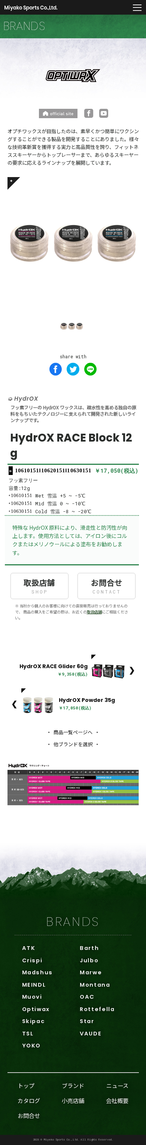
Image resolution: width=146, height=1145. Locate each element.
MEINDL (34, 985)
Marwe (91, 972)
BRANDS (73, 921)
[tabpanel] (73, 243)
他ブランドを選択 (73, 744)
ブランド (73, 1085)
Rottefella (97, 1009)
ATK (29, 948)
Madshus (37, 972)
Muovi (32, 997)
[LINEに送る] (90, 369)
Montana (95, 985)
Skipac (33, 1021)
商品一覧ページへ (73, 732)
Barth (89, 948)
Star (87, 1021)
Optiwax (36, 1009)
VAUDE (90, 1033)
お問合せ (106, 585)
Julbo (89, 960)
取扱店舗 (39, 585)
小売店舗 (73, 1100)
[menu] (137, 8)
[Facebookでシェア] (55, 369)
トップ (26, 1085)
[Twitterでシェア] (73, 369)
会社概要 (117, 1100)
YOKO (31, 1045)
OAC (87, 997)
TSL (28, 1033)
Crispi (32, 960)
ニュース (117, 1085)
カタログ (29, 1100)
